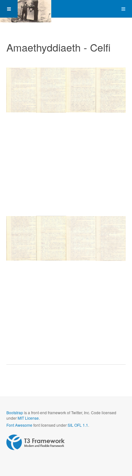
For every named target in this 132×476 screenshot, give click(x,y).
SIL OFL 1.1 (78, 425)
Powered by (35, 442)
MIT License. (29, 418)
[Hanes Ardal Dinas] (25, 9)
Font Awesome (19, 425)
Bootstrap (14, 412)
